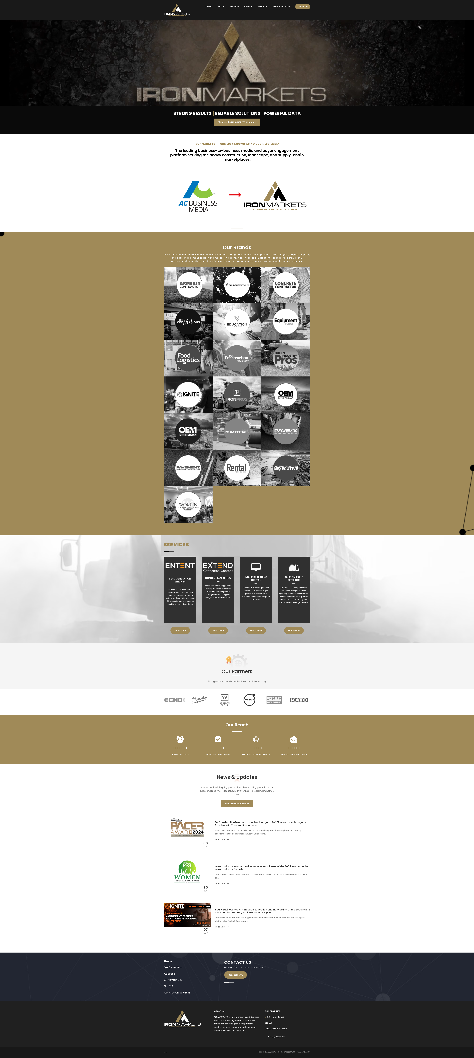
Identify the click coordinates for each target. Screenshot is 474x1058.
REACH (221, 6)
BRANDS (248, 6)
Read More (220, 839)
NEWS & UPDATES (281, 6)
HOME (210, 6)
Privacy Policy (303, 1052)
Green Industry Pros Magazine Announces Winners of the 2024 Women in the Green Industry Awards (261, 868)
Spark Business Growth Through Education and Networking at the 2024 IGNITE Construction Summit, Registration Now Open (262, 911)
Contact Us (303, 7)
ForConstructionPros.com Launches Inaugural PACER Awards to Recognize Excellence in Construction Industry (260, 824)
